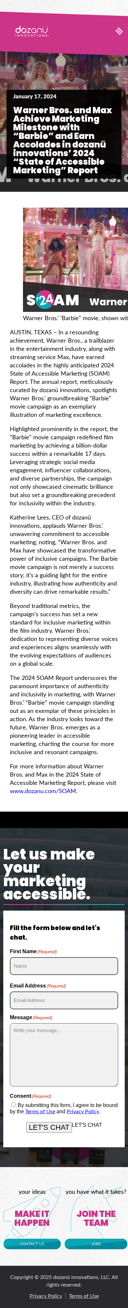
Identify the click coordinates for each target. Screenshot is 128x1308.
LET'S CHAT (49, 1127)
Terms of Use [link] (40, 1111)
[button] (119, 31)
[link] (32, 31)
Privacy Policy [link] (83, 1111)
